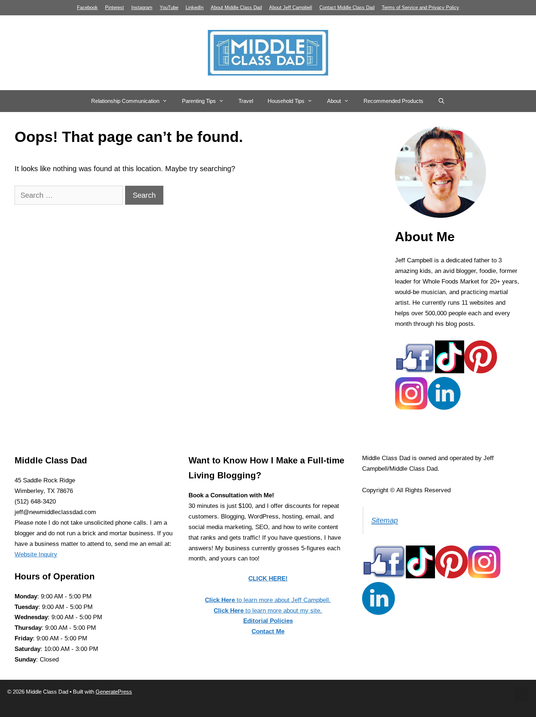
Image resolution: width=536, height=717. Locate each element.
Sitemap (384, 520)
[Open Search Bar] (441, 101)
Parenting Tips (199, 101)
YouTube (169, 7)
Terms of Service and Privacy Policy (420, 7)
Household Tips (286, 101)
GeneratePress (114, 692)
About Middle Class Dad (236, 7)
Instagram (141, 7)
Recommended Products (393, 101)
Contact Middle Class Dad (346, 7)
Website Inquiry (36, 554)
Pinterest (114, 7)
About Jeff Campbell (290, 7)
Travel (245, 101)
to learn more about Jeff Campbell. (268, 600)
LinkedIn (194, 7)
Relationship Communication (125, 101)
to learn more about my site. (268, 610)
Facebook (87, 7)
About (334, 101)
